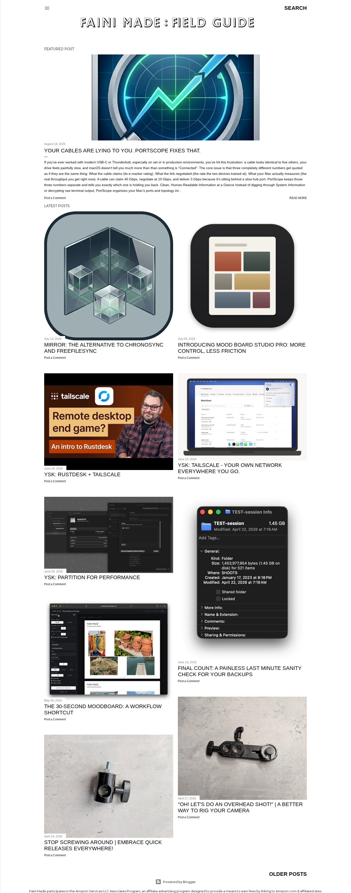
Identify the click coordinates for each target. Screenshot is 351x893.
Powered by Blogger (179, 882)
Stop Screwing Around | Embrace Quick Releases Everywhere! (103, 845)
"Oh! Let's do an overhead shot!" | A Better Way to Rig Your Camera (240, 807)
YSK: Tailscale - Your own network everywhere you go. (230, 468)
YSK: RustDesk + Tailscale (82, 474)
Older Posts (288, 874)
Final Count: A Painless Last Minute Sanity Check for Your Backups (240, 671)
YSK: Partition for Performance (92, 577)
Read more (298, 198)
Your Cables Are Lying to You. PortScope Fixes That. (122, 151)
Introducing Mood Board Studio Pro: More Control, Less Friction (242, 348)
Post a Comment (55, 198)
